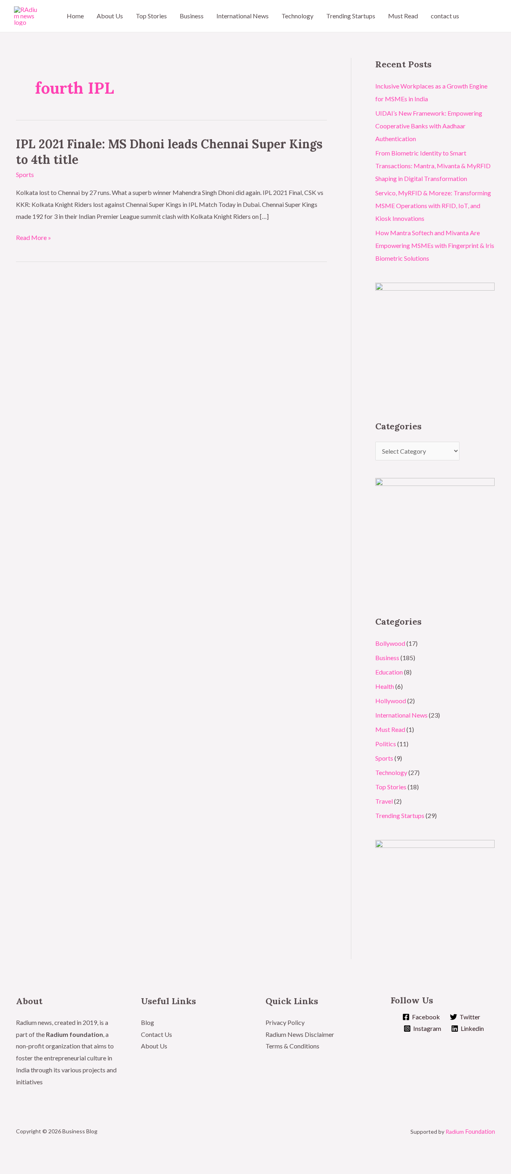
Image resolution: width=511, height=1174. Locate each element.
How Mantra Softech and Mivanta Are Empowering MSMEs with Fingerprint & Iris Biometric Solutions (434, 245)
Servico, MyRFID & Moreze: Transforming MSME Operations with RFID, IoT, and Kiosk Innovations (433, 205)
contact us (445, 16)
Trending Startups (350, 16)
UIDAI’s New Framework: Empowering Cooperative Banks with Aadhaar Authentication (428, 125)
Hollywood (390, 700)
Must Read (403, 16)
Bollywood (390, 643)
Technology (297, 16)
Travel (384, 801)
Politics (385, 743)
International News (242, 16)
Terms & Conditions (293, 1046)
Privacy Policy (285, 1022)
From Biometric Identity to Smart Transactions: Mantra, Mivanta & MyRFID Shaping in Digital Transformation (433, 165)
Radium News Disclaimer (299, 1034)
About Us (110, 16)
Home (75, 16)
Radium (470, 1131)
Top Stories (151, 16)
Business (192, 16)
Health (384, 686)
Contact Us (156, 1034)
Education (389, 672)
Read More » (33, 238)
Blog (147, 1022)
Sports (25, 174)
